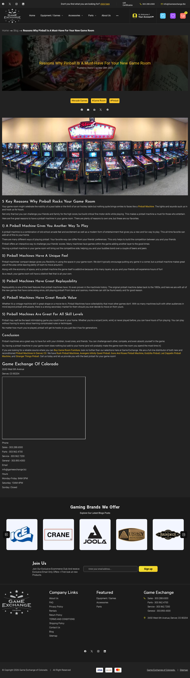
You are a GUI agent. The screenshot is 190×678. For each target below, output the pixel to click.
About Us (106, 15)
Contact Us (54, 627)
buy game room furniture (67, 350)
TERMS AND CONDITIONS (62, 619)
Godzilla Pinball (152, 353)
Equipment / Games (50, 15)
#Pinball (114, 100)
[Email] (88, 110)
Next (183, 534)
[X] (101, 110)
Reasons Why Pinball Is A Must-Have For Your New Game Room (95, 63)
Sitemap (53, 636)
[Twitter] (10, 4)
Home (32, 15)
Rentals (53, 611)
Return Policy (55, 615)
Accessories (74, 15)
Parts (90, 15)
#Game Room (99, 100)
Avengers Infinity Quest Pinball (95, 353)
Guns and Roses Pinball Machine (127, 353)
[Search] (163, 16)
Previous (6, 534)
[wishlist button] (173, 16)
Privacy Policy (56, 606)
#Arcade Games (79, 100)
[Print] (94, 110)
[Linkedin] (23, 4)
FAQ (51, 602)
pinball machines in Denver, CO (31, 353)
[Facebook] (3, 4)
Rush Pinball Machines (67, 353)
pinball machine (146, 206)
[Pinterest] (108, 110)
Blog (51, 631)
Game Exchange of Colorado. (33, 670)
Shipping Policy (56, 623)
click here (105, 4)
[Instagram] (16, 4)
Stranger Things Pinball (27, 356)
